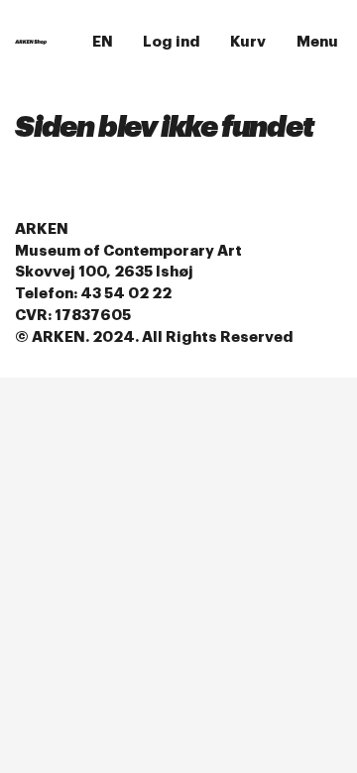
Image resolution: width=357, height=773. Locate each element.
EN (102, 42)
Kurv (248, 42)
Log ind (171, 42)
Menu (317, 42)
